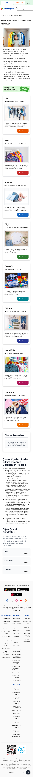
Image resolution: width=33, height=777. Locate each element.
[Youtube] (21, 600)
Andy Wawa (8, 560)
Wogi (6, 551)
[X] (12, 600)
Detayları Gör (23, 131)
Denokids (7, 569)
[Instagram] (16, 600)
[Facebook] (7, 600)
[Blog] (25, 600)
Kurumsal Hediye (28, 2)
